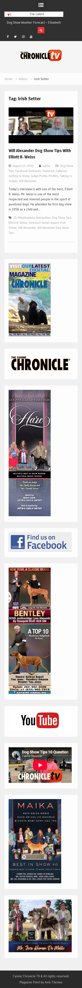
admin (46, 166)
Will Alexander (28, 181)
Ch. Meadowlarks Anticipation (32, 217)
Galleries (61, 171)
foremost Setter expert (44, 223)
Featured (48, 171)
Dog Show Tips (61, 217)
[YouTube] (31, 36)
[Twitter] (15, 36)
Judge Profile (39, 176)
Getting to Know (19, 176)
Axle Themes (53, 982)
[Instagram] (23, 36)
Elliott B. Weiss (18, 223)
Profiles (53, 176)
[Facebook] (7, 36)
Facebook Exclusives (28, 171)
